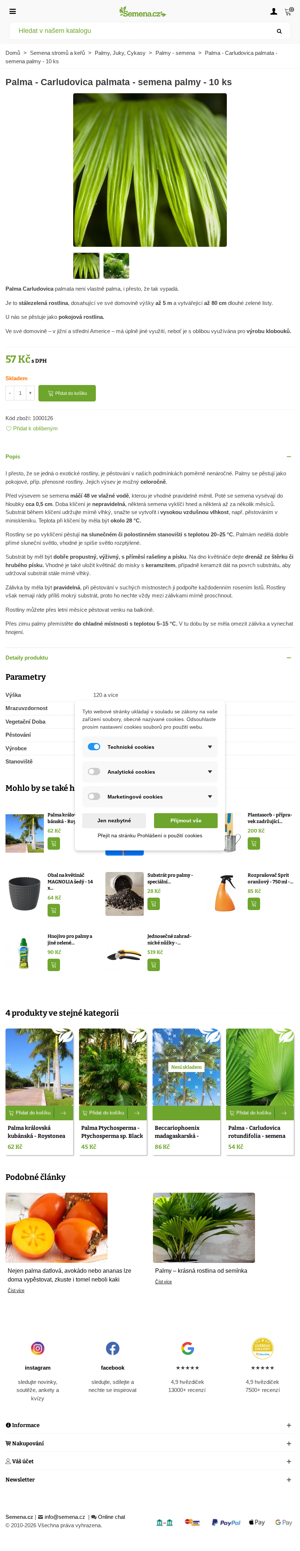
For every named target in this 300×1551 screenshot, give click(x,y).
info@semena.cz (66, 1517)
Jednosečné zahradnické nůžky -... (169, 939)
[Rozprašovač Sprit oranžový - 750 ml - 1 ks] (225, 893)
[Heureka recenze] (262, 1348)
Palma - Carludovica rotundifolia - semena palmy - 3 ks (256, 1136)
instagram (37, 1368)
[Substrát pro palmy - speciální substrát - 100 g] (124, 893)
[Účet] (274, 11)
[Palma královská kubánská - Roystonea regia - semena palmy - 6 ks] (24, 833)
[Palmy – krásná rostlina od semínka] (204, 1227)
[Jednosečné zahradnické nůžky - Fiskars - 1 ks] (124, 954)
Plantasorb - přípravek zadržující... (270, 818)
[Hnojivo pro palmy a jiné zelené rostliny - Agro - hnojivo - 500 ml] (24, 954)
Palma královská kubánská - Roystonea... (71, 818)
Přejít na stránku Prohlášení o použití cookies (150, 835)
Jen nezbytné (114, 820)
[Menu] (12, 11)
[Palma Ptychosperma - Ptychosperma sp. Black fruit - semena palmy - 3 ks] (113, 1067)
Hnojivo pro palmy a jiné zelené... (70, 939)
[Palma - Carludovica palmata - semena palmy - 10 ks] (150, 169)
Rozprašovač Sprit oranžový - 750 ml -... (270, 878)
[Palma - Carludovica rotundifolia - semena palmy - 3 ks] (260, 1067)
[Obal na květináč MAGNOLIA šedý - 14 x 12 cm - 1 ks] (24, 893)
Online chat (111, 1517)
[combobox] (139, 30)
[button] (150, 457)
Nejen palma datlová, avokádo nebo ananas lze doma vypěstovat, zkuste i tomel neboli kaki (69, 1275)
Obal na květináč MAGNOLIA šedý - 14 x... (70, 881)
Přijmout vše (186, 820)
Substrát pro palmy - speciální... (170, 878)
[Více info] (63, 1112)
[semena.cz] (143, 11)
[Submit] (279, 30)
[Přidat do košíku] (54, 843)
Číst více (16, 1290)
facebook (112, 1368)
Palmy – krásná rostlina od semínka (201, 1271)
